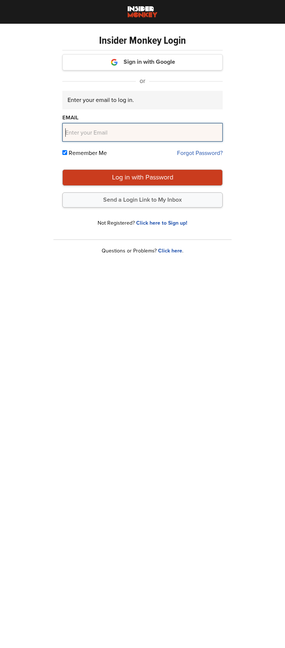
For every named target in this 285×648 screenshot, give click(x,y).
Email (70, 117)
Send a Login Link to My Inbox (142, 199)
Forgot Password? (200, 153)
